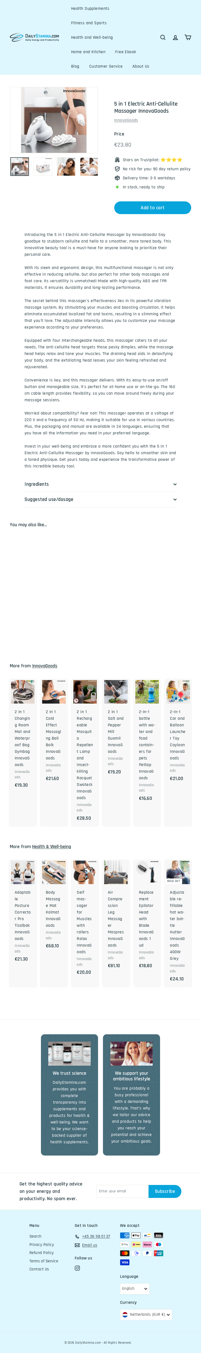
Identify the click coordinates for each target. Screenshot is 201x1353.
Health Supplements (90, 8)
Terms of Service (43, 1261)
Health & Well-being (51, 847)
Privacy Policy (41, 1244)
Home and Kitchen (88, 52)
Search (35, 1236)
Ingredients (37, 484)
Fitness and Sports (89, 23)
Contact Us (39, 1269)
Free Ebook (125, 52)
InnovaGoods (126, 120)
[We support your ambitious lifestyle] (131, 1053)
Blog (75, 66)
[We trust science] (69, 1053)
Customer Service (106, 66)
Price (119, 134)
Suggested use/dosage (49, 499)
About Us (141, 66)
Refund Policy (41, 1252)
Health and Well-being (92, 37)
